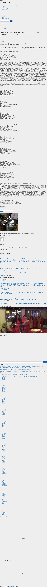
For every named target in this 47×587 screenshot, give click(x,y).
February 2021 (4, 413)
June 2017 (3, 446)
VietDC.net (5, 2)
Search (1, 360)
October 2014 (4, 476)
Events (3, 11)
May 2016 (3, 458)
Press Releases (4, 28)
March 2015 (3, 471)
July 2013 (3, 489)
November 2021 (4, 408)
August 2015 (4, 466)
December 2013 (4, 485)
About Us (3, 6)
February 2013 (4, 494)
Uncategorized (4, 30)
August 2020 (4, 416)
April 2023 (3, 402)
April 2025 (3, 384)
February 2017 (4, 450)
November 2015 (4, 464)
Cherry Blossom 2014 (5, 8)
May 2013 (3, 491)
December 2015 (4, 463)
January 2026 (4, 381)
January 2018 (4, 440)
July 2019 (3, 423)
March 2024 (3, 392)
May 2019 (3, 425)
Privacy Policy (4, 15)
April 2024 (3, 391)
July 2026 (3, 377)
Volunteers (3, 514)
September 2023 (4, 397)
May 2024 (3, 390)
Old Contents (4, 14)
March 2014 (3, 482)
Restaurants (4, 29)
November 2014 (4, 475)
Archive (3, 7)
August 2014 (4, 477)
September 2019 (4, 421)
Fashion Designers (5, 501)
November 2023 (4, 395)
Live (1, 22)
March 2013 (3, 493)
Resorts (3, 508)
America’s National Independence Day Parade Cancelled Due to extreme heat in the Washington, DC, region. (21, 292)
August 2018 (4, 433)
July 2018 (3, 434)
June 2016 (3, 457)
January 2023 (4, 405)
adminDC (2, 243)
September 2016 (4, 454)
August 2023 (4, 398)
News (3, 505)
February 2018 (4, 439)
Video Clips (3, 17)
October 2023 (4, 396)
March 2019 (3, 427)
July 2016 (3, 456)
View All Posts (6, 245)
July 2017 (3, 445)
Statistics (3, 16)
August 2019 (4, 422)
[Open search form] (0, 19)
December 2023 (4, 394)
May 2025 (3, 383)
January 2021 (4, 414)
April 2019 (3, 426)
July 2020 (3, 417)
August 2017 (4, 444)
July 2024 (3, 388)
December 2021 (4, 407)
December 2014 (4, 474)
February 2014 (4, 483)
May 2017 (3, 447)
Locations (5, 12)
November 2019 (4, 419)
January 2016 (4, 462)
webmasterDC (3, 269)
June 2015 (3, 468)
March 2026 (3, 379)
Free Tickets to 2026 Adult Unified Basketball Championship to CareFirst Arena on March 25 (23, 304)
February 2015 (4, 472)
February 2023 (4, 404)
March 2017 (3, 449)
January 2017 (4, 451)
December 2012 (4, 496)
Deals (3, 499)
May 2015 (3, 469)
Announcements (4, 279)
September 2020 (4, 415)
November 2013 (4, 486)
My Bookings (6, 13)
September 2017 (4, 443)
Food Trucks (3, 502)
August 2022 (4, 406)
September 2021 (4, 410)
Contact (3, 10)
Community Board (4, 9)
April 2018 (3, 437)
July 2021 (3, 411)
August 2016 (4, 455)
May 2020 (3, 418)
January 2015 (4, 473)
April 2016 (3, 459)
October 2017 (4, 442)
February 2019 (4, 428)
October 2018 (4, 431)
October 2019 (4, 420)
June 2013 (3, 490)
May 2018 (3, 436)
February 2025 (4, 386)
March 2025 (3, 385)
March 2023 (3, 403)
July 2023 (3, 399)
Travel (3, 511)
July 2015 (3, 467)
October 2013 (4, 487)
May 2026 (3, 378)
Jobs (2, 504)
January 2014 (4, 484)
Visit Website (2, 245)
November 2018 (4, 430)
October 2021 (4, 409)
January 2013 (4, 495)
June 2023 (3, 400)
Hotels (3, 503)
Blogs (3, 498)
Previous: (9, 246)
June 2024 (3, 389)
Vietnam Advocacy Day (5, 18)
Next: (17, 247)
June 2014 (3, 479)
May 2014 (3, 480)
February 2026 (4, 380)
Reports (3, 507)
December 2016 (4, 452)
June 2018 (3, 435)
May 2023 (3, 401)
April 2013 (3, 492)
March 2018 (3, 438)
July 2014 (3, 478)
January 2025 (4, 387)
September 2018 (4, 432)
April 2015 (3, 470)
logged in (5, 251)
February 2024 (4, 393)
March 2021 (3, 412)
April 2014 (3, 481)
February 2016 (4, 461)
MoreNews (12, 586)
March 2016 (3, 460)
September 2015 (4, 465)
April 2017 (3, 448)
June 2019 (3, 424)
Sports (3, 510)
